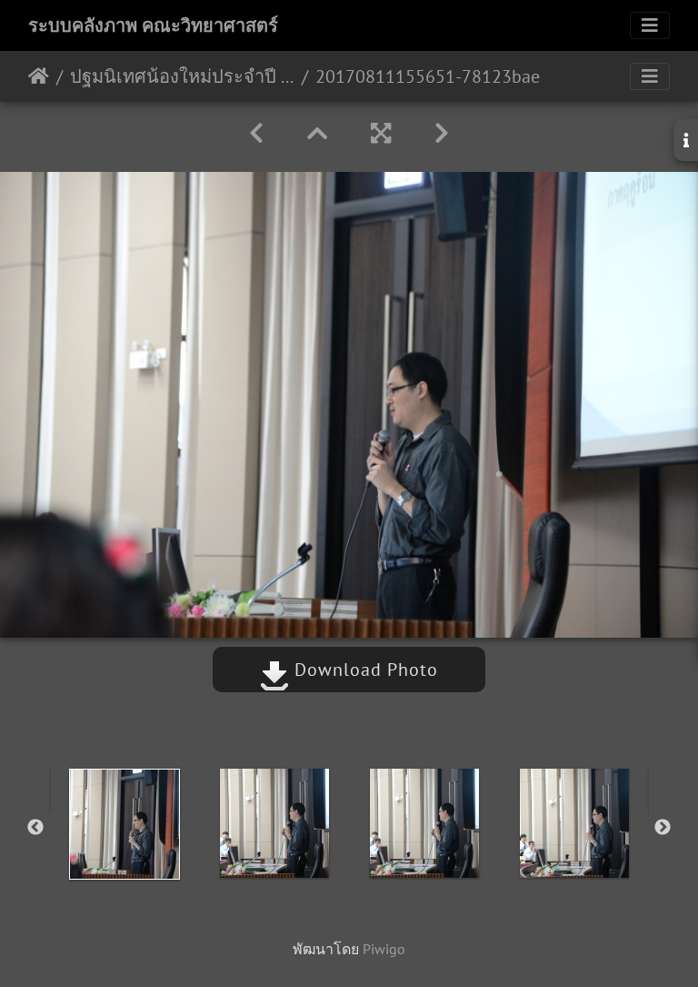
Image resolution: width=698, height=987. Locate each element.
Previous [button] (35, 828)
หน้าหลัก (38, 76)
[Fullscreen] (381, 133)
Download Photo (363, 669)
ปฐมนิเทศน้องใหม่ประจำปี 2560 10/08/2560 (182, 76)
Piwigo (384, 949)
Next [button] (662, 828)
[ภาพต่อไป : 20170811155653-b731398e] (442, 133)
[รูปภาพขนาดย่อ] (317, 133)
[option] (124, 824)
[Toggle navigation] (650, 25)
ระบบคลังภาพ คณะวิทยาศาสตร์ (153, 25)
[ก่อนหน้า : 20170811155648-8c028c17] (256, 133)
